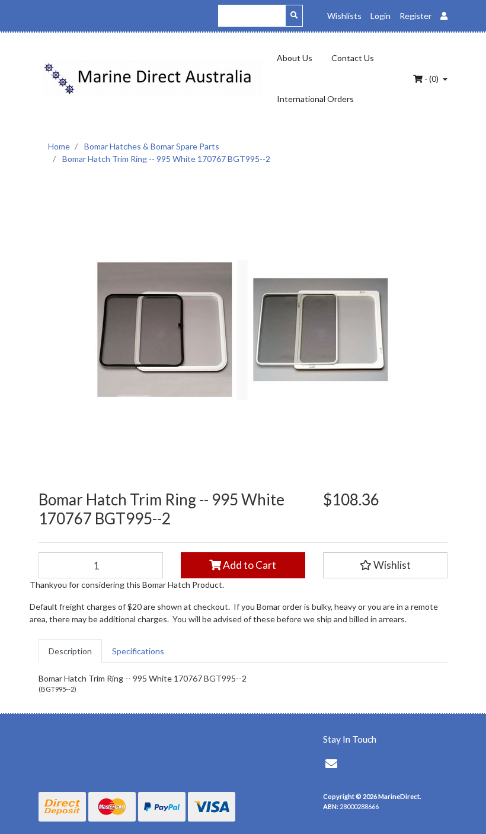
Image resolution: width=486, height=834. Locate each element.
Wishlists (344, 16)
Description (70, 651)
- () (431, 79)
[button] (385, 565)
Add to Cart (248, 565)
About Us (294, 58)
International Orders (315, 99)
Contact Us (352, 58)
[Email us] (331, 763)
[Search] (294, 16)
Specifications (138, 651)
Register (415, 16)
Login (380, 16)
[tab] (70, 651)
